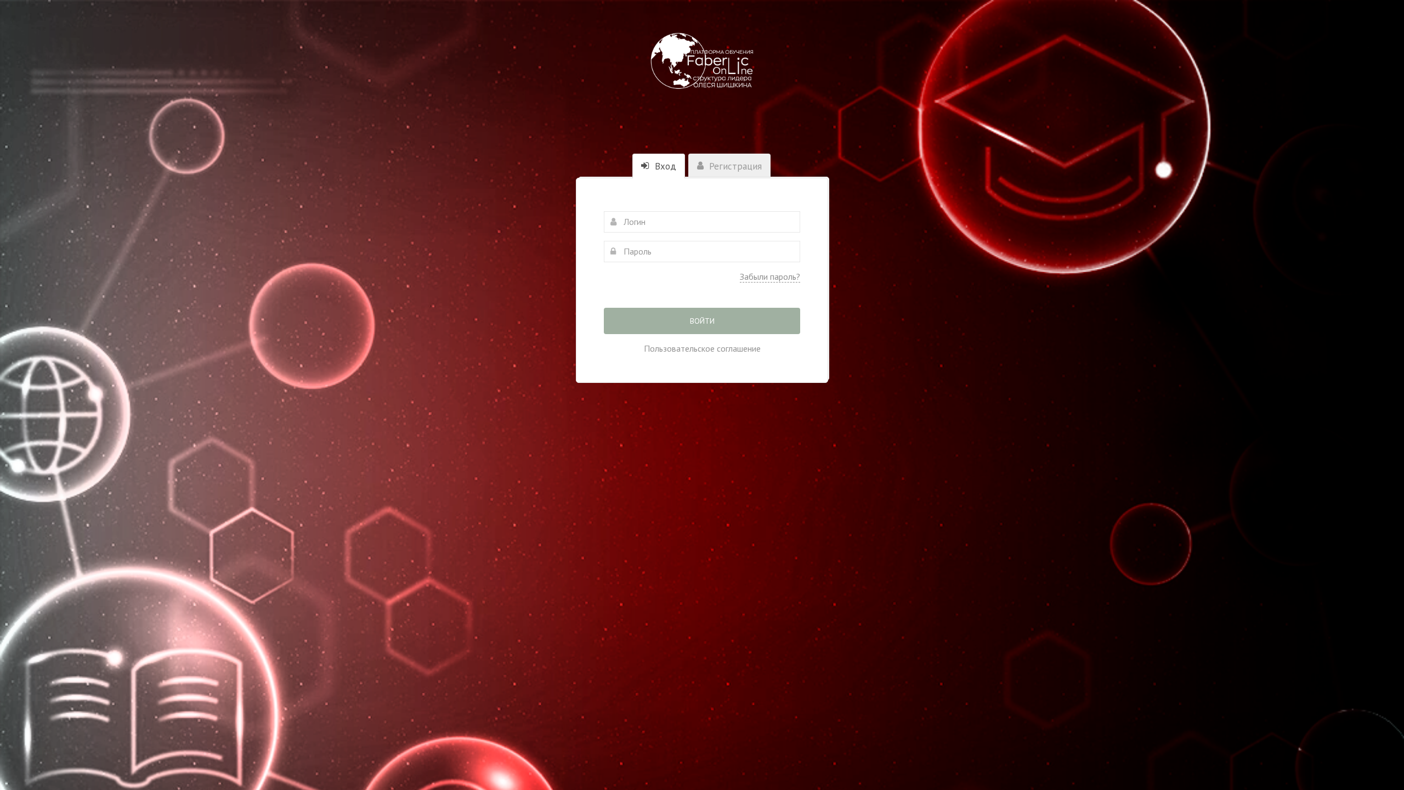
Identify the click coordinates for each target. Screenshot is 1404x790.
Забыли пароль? (770, 276)
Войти (702, 321)
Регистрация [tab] (734, 166)
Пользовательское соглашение (702, 348)
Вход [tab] (664, 166)
